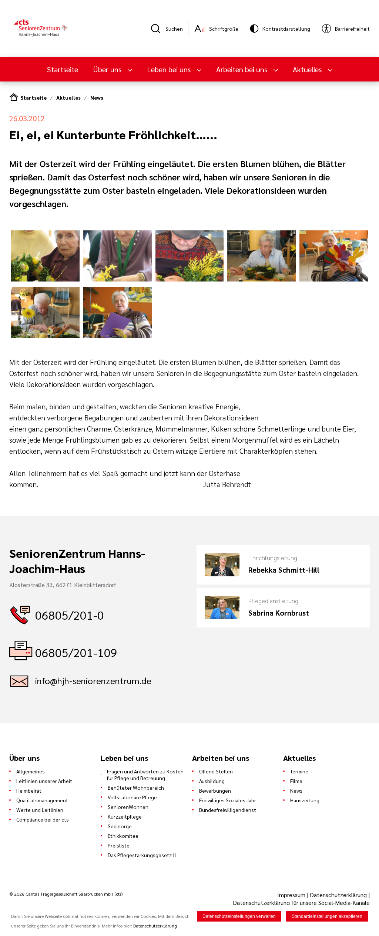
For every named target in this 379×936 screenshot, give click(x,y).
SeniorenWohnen (128, 806)
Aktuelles (68, 97)
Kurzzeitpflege (125, 816)
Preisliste (119, 845)
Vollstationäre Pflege (132, 797)
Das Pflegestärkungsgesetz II (142, 855)
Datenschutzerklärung (338, 895)
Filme (296, 780)
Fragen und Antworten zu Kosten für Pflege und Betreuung (145, 774)
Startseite (62, 69)
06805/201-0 (69, 614)
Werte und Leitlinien (39, 809)
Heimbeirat (28, 790)
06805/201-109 (76, 652)
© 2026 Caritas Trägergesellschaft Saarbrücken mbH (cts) (66, 894)
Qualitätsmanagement (42, 800)
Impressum (292, 895)
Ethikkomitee (123, 835)
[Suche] (158, 28)
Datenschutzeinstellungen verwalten (239, 916)
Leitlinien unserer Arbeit (44, 780)
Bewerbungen (215, 790)
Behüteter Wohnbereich (136, 787)
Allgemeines (30, 771)
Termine (299, 771)
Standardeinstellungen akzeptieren (327, 916)
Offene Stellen (216, 771)
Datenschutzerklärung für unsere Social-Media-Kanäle (301, 902)
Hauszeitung (304, 800)
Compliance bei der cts (42, 819)
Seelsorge (120, 826)
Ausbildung (212, 780)
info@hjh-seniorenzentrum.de (93, 680)
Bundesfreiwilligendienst (227, 809)
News (96, 97)
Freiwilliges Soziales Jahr (227, 800)
